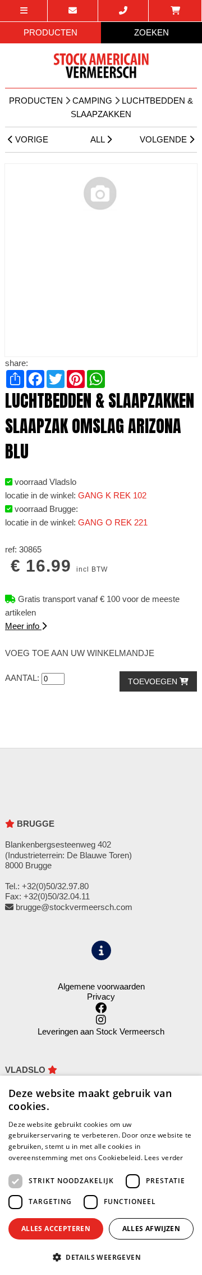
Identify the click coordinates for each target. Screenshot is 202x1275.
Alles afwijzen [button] (151, 1228)
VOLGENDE (164, 139)
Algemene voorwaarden (101, 986)
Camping (92, 100)
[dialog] (101, 1175)
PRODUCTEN (50, 32)
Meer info (23, 626)
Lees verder (163, 1157)
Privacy (101, 996)
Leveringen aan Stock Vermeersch (101, 1031)
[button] (101, 1256)
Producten (36, 100)
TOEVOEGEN (154, 681)
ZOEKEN (151, 32)
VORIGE (30, 139)
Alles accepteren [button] (55, 1228)
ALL (98, 139)
